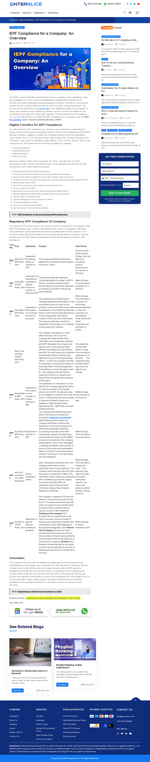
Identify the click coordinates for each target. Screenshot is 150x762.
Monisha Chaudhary (111, 118)
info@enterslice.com (125, 716)
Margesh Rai (108, 44)
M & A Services (69, 736)
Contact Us (14, 736)
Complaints (14, 716)
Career (12, 728)
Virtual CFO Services (72, 728)
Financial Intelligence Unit (111, 36)
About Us (13, 720)
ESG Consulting (69, 724)
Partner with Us (15, 732)
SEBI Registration (125, 130)
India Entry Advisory (71, 732)
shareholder (44, 108)
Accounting (15, 120)
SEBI (103, 130)
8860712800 (114, 4)
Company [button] (14, 13)
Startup (104, 59)
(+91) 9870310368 (124, 721)
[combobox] (105, 178)
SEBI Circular (112, 130)
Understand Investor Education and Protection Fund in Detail (53, 598)
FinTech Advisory (70, 716)
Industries (40, 720)
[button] (124, 12)
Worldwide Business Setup (74, 720)
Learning (13, 20)
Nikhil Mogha (16, 43)
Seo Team (107, 70)
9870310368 (94, 4)
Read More (17, 691)
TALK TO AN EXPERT (120, 193)
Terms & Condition (44, 739)
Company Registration (110, 84)
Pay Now (40, 716)
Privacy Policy (42, 724)
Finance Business (26, 20)
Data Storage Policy (44, 735)
